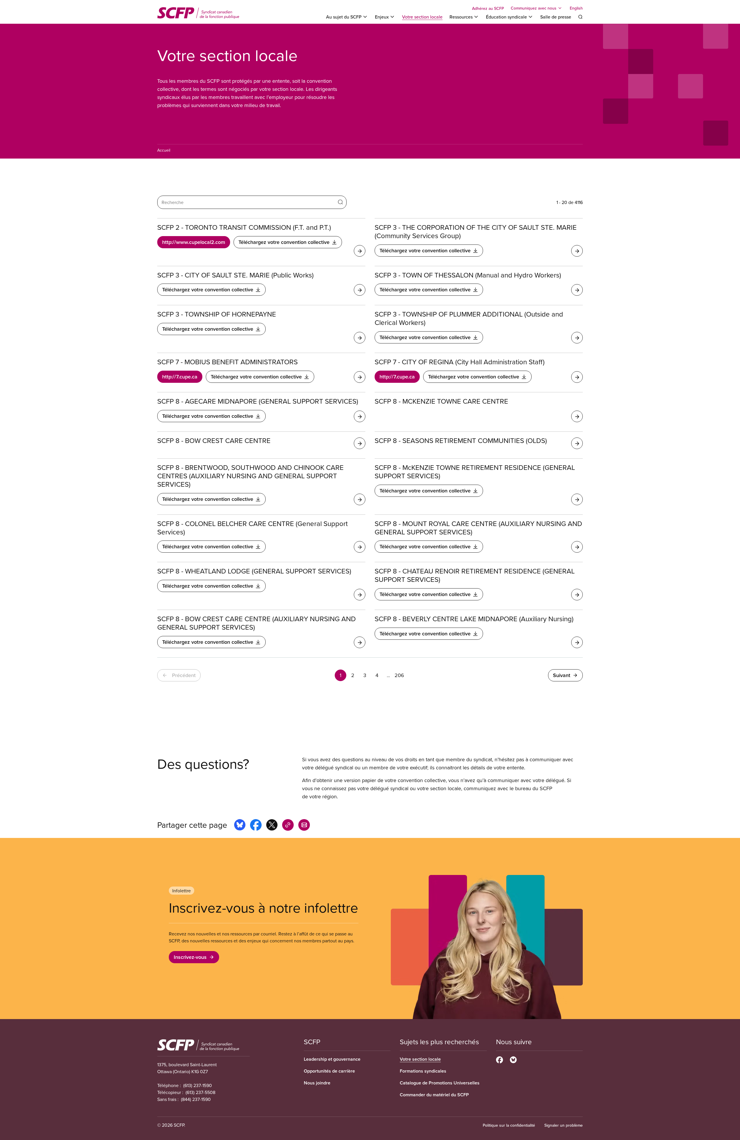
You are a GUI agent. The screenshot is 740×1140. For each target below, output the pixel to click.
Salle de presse (555, 17)
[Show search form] (580, 16)
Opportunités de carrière (329, 1071)
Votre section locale (422, 17)
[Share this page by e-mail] (304, 825)
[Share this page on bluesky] (239, 825)
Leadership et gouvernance (332, 1059)
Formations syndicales (423, 1071)
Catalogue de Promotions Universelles (440, 1083)
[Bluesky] (513, 1059)
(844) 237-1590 (196, 1099)
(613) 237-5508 (200, 1092)
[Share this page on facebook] (256, 825)
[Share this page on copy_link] (288, 825)
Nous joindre (317, 1083)
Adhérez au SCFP (488, 8)
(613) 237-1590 (197, 1085)
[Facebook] (499, 1059)
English (576, 8)
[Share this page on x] (272, 825)
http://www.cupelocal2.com (193, 242)
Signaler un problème (563, 1125)
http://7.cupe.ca (179, 376)
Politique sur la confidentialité (509, 1125)
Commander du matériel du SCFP (434, 1094)
